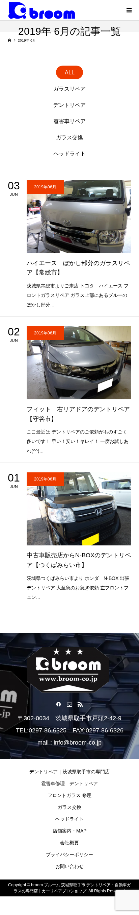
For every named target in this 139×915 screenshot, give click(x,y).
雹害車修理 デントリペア (69, 783)
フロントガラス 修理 (69, 795)
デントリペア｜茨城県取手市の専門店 (69, 771)
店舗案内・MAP (69, 831)
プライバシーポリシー (69, 854)
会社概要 (69, 842)
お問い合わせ (69, 866)
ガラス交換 (69, 807)
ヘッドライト (69, 819)
